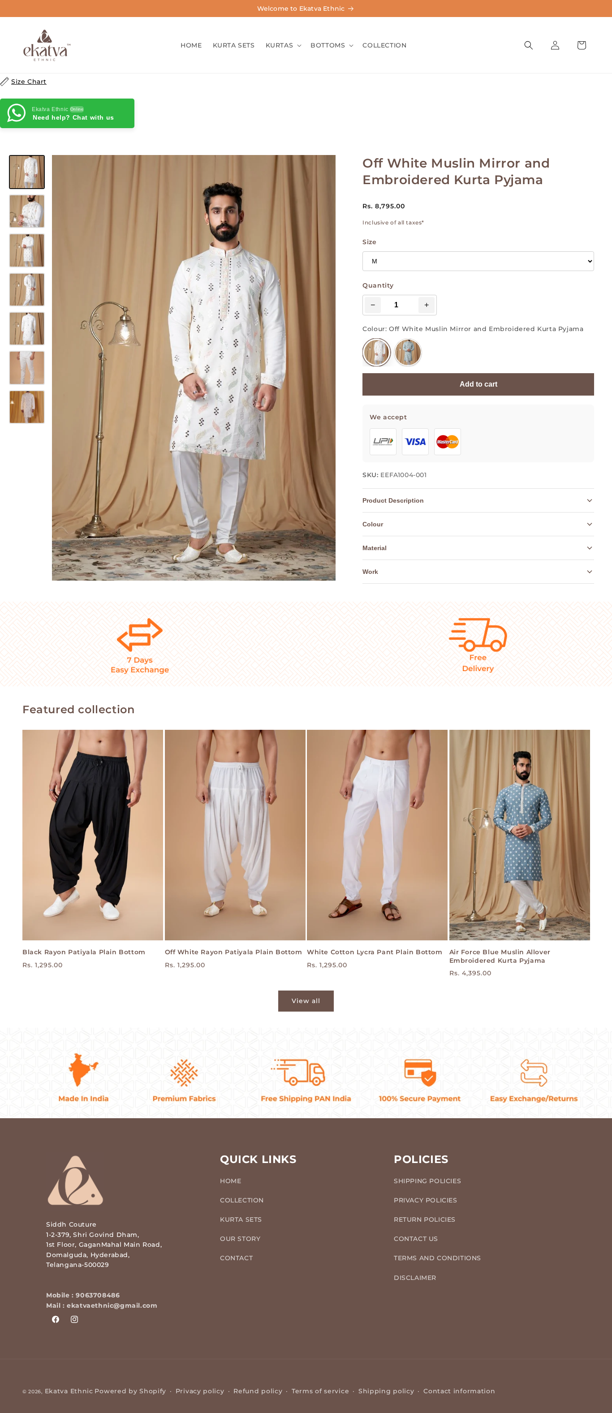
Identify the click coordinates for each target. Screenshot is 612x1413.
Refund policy (257, 1391)
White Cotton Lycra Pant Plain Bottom (375, 952)
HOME (230, 1180)
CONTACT (236, 1258)
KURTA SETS (241, 1219)
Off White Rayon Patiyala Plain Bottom (233, 952)
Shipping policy (386, 1391)
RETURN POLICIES (425, 1219)
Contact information (459, 1391)
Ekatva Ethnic (69, 1391)
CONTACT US (416, 1238)
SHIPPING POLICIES (427, 1180)
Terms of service (320, 1391)
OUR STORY (240, 1238)
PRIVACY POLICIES (425, 1200)
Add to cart (478, 384)
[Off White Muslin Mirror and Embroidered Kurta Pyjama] (376, 352)
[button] (283, 45)
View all (306, 1001)
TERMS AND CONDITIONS (437, 1258)
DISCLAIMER (415, 1277)
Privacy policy (200, 1391)
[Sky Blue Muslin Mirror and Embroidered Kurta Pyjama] (408, 352)
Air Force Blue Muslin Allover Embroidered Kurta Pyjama (500, 956)
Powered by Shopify (130, 1391)
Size (369, 242)
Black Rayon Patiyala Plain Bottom (84, 952)
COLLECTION (242, 1200)
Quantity (378, 285)
